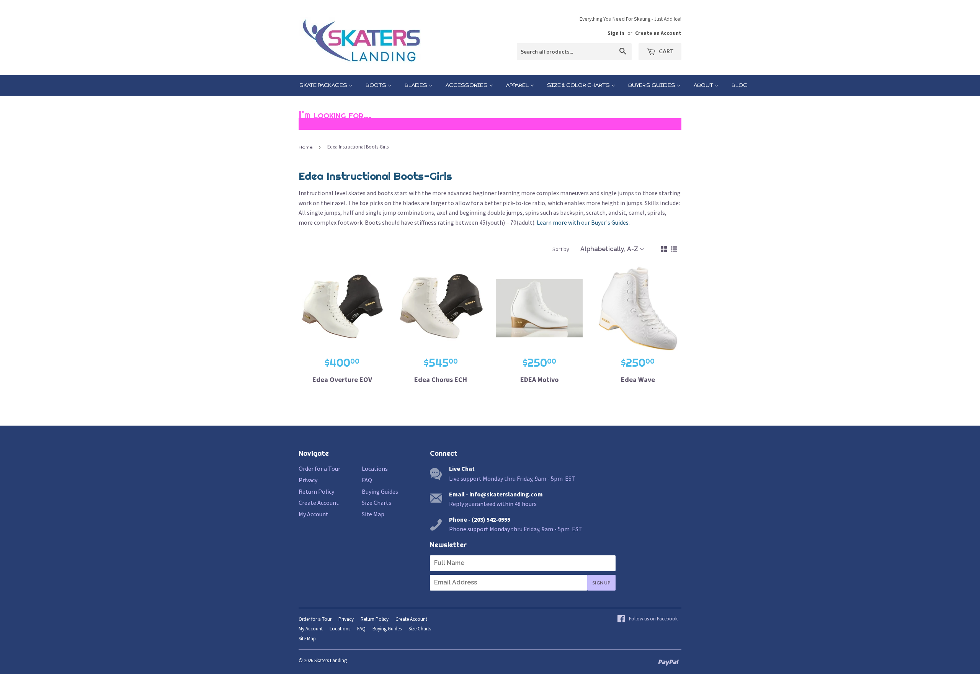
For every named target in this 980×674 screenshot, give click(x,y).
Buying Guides (380, 491)
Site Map (373, 514)
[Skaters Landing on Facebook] (647, 619)
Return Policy (316, 491)
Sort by (560, 249)
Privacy (308, 480)
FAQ (367, 480)
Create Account (319, 502)
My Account (313, 514)
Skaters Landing (330, 660)
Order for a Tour (319, 468)
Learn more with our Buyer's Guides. (583, 222)
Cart (666, 51)
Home (305, 147)
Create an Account (658, 33)
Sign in (616, 33)
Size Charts (376, 502)
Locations (375, 468)
